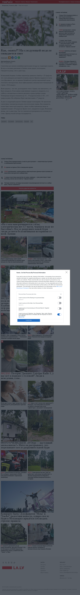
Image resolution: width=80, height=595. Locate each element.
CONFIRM (29, 320)
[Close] (67, 272)
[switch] (59, 298)
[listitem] (40, 294)
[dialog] (40, 297)
